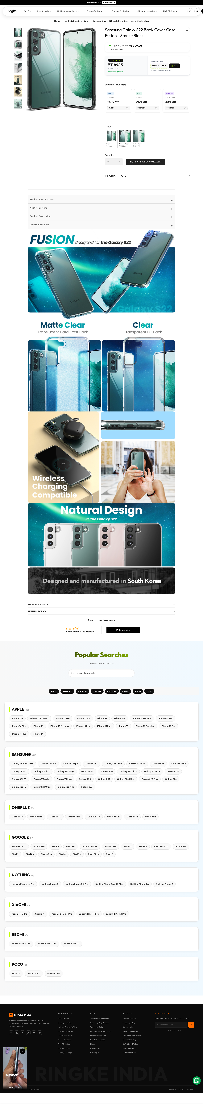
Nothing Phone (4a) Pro (67, 1027)
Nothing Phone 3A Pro (77, 884)
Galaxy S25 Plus (152, 771)
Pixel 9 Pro (181, 846)
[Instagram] (17, 1032)
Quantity (109, 155)
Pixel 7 (109, 854)
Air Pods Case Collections (76, 21)
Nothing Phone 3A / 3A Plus (109, 884)
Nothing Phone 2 (164, 884)
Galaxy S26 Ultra (113, 763)
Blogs (92, 1044)
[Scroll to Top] (197, 1089)
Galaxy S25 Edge (65, 771)
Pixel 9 (15, 854)
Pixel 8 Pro (46, 854)
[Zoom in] (92, 33)
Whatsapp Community (99, 1018)
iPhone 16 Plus (19, 726)
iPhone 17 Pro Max (39, 718)
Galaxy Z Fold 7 (42, 771)
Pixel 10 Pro (111, 846)
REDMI (138, 691)
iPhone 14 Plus (19, 734)
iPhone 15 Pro (83, 726)
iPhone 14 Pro (168, 726)
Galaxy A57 (91, 763)
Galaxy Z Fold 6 (41, 779)
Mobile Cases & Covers (68, 11)
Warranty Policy (129, 1018)
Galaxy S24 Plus (150, 779)
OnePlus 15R (36, 816)
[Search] (190, 11)
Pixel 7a (77, 854)
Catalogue (94, 1052)
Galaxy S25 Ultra (128, 771)
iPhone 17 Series (64, 1040)
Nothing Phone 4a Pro (23, 884)
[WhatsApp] (40, 1032)
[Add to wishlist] (187, 30)
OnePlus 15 (17, 816)
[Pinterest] (22, 1032)
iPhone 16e (119, 718)
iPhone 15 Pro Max (59, 726)
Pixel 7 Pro (93, 854)
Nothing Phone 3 (50, 884)
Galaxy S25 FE (178, 763)
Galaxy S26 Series (65, 1031)
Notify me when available (145, 162)
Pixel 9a (143, 846)
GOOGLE (97, 691)
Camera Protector (120, 11)
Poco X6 (16, 973)
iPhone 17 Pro (63, 718)
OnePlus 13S (74, 816)
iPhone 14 (38, 734)
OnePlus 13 (55, 816)
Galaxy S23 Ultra (42, 787)
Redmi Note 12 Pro (47, 943)
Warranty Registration (99, 1023)
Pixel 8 (62, 854)
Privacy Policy (128, 1048)
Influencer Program (98, 1035)
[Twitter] (28, 1032)
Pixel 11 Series (63, 1018)
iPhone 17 (102, 718)
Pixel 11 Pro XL (19, 846)
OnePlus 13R (94, 816)
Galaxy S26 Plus (137, 763)
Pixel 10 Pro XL (89, 846)
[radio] (111, 139)
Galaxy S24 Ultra (125, 779)
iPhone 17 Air (83, 718)
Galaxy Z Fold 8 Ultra (22, 763)
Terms (181, 1089)
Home (57, 21)
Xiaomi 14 (39, 914)
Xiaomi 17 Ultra (19, 914)
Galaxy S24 (171, 779)
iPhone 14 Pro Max (144, 726)
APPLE (54, 691)
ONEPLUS (82, 691)
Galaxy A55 (85, 779)
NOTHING (112, 691)
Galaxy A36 (87, 771)
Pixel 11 (55, 846)
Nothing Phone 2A (139, 884)
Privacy (172, 1089)
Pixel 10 (127, 846)
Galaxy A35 (104, 779)
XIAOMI (125, 691)
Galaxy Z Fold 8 (48, 763)
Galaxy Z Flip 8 (70, 763)
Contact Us (95, 1048)
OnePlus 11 (150, 816)
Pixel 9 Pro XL (161, 846)
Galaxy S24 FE (19, 779)
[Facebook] (11, 1032)
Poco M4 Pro (53, 973)
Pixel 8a (30, 854)
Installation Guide (97, 1040)
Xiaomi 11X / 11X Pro (116, 914)
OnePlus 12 (132, 816)
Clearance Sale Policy (132, 1035)
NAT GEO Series (170, 11)
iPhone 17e (17, 718)
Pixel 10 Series (64, 1044)
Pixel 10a (70, 846)
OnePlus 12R (113, 816)
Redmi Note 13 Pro (21, 943)
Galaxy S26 (158, 763)
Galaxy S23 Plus (66, 787)
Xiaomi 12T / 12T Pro (62, 914)
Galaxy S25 (173, 771)
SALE (26, 11)
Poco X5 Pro (34, 973)
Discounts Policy (129, 1040)
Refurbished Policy (130, 1044)
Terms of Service (129, 1052)
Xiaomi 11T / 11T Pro (89, 914)
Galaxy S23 (86, 787)
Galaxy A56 (107, 771)
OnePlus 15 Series (65, 1035)
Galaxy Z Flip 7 (19, 771)
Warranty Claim (96, 1027)
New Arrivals (43, 11)
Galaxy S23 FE (19, 787)
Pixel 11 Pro (39, 846)
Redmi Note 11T (71, 943)
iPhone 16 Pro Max (142, 718)
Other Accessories (146, 11)
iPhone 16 (38, 726)
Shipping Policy (129, 1023)
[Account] (197, 11)
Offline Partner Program (100, 1031)
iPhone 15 (123, 726)
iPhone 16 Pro (165, 718)
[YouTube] (34, 1032)
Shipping (190, 1089)
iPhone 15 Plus (104, 726)
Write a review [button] (123, 630)
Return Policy (128, 1027)
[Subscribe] (191, 1025)
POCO (149, 691)
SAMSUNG (67, 691)
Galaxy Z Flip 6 (64, 779)
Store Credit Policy (130, 1031)
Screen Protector (95, 11)
